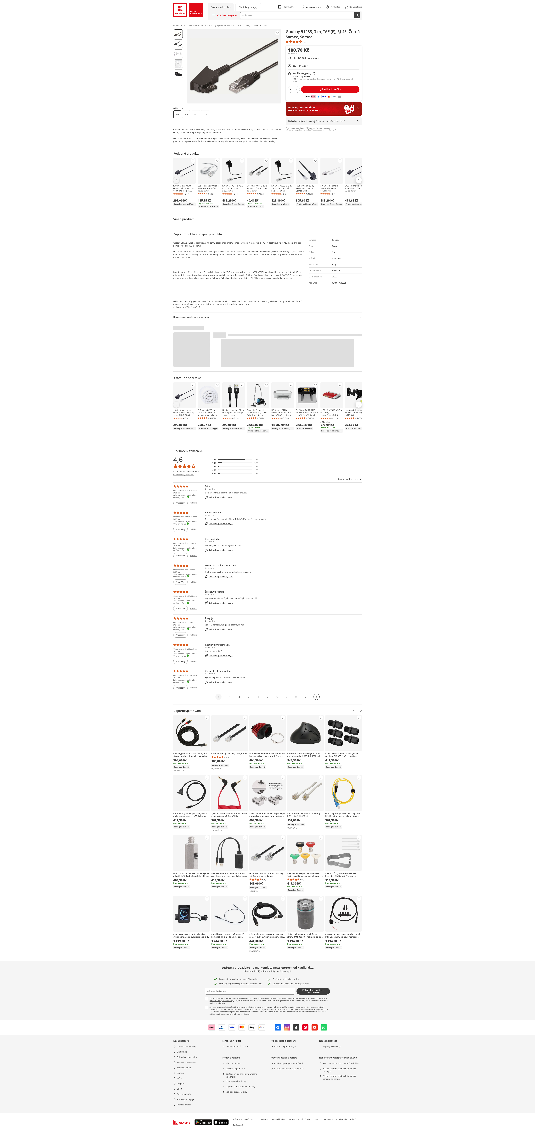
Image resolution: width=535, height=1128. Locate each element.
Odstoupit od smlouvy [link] (236, 1081)
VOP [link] (316, 1119)
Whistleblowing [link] (278, 1119)
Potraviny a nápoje (185, 1099)
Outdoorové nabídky (186, 1046)
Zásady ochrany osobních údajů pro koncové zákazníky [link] (339, 1077)
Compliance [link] (263, 1119)
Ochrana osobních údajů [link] (299, 1119)
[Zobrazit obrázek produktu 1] (178, 33)
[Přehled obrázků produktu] (178, 66)
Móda (179, 1078)
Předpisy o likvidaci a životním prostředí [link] (339, 1119)
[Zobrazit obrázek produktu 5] (178, 73)
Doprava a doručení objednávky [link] (240, 1086)
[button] (235, 459)
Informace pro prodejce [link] (285, 1046)
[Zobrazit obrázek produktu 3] (178, 53)
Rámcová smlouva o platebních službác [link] (341, 1063)
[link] (248, 7)
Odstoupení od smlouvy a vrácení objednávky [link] (241, 1075)
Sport (179, 1088)
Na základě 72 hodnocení (186, 471)
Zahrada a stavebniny (187, 1057)
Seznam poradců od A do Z (238, 1046)
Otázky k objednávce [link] (235, 1068)
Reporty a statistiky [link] (332, 1046)
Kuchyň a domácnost (186, 1062)
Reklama (356, 711)
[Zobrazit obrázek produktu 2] (178, 43)
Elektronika (182, 1051)
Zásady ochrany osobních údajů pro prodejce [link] (339, 1070)
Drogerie (181, 1083)
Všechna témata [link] (233, 1063)
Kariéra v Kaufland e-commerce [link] (289, 1068)
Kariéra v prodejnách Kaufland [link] (288, 1063)
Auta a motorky (184, 1094)
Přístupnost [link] (238, 1125)
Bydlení (180, 1073)
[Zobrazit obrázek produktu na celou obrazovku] (234, 66)
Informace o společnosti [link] (243, 1119)
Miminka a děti (184, 1067)
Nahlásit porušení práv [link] (236, 1092)
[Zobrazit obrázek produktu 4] (178, 63)
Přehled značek (184, 1104)
